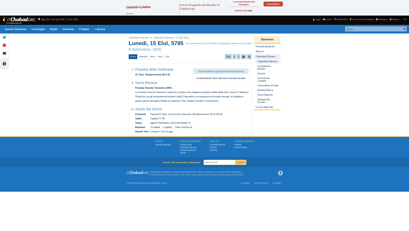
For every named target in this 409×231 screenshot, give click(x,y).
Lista (167, 57)
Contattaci (276, 183)
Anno (160, 57)
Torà (207, 175)
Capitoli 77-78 (157, 118)
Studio (54, 29)
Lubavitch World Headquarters (230, 172)
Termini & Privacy (261, 183)
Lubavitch (181, 172)
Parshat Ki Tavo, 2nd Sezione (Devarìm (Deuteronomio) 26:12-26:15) (186, 114)
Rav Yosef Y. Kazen (188, 175)
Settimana (143, 57)
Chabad (174, 172)
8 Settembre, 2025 (145, 49)
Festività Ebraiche (217, 145)
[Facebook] (280, 173)
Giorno (133, 57)
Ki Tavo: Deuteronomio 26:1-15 (152, 74)
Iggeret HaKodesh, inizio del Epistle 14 (170, 122)
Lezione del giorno (188, 150)
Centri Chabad (240, 147)
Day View (183, 37)
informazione (225, 175)
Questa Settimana (15, 29)
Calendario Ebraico (139, 37)
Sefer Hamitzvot (183, 127)
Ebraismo (68, 29)
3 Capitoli (155, 127)
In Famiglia (38, 29)
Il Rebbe (84, 29)
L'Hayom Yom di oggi (161, 131)
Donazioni (382, 19)
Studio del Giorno (148, 109)
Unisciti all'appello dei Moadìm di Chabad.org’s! (199, 8)
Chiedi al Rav (341, 19)
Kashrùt (213, 147)
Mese (152, 57)
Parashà (213, 150)
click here (222, 78)
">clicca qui (222, 43)
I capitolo (167, 127)
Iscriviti (183, 153)
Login (317, 19)
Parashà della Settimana (154, 69)
